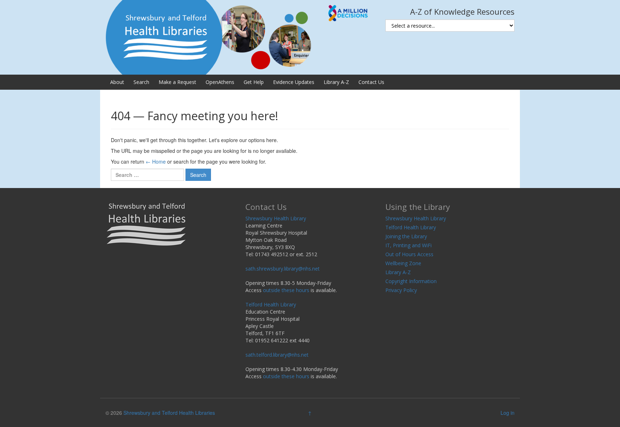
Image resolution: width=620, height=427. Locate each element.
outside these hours (286, 290)
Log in (508, 412)
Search (141, 82)
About (117, 82)
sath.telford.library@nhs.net (277, 354)
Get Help (254, 82)
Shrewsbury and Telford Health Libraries (169, 412)
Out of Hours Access (409, 254)
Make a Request (177, 82)
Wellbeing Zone (403, 263)
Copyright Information (411, 281)
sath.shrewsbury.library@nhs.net (282, 268)
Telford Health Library (270, 304)
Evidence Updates (293, 82)
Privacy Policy (401, 290)
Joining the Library (406, 236)
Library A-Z (336, 82)
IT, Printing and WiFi (408, 245)
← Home (156, 161)
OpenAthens (220, 82)
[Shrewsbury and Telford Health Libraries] (240, 36)
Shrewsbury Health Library (275, 218)
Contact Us (371, 82)
